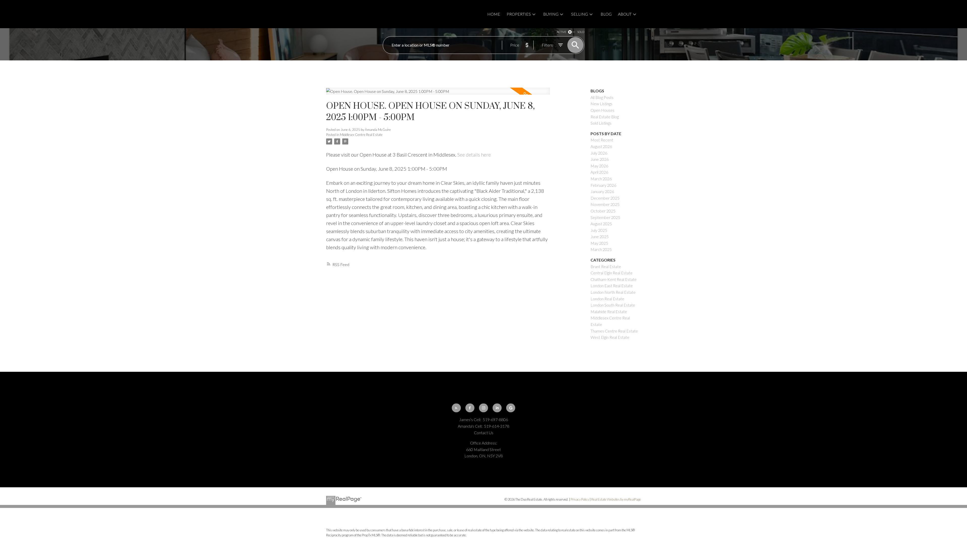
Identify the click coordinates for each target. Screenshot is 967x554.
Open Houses (602, 110)
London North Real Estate (613, 292)
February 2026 (603, 185)
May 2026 (599, 165)
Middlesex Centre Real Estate (361, 135)
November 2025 (605, 204)
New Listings (601, 103)
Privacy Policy (580, 499)
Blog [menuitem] (606, 14)
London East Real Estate (612, 285)
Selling (579, 14)
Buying (551, 14)
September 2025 (605, 217)
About (625, 14)
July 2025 (599, 230)
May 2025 (599, 243)
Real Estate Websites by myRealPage (616, 499)
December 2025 (605, 198)
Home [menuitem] (493, 14)
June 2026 (600, 159)
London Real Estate (607, 298)
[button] (456, 408)
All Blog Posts (602, 97)
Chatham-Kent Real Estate (614, 279)
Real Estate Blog (605, 116)
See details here (474, 155)
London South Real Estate (613, 305)
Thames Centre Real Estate (614, 330)
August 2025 (601, 223)
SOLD (580, 31)
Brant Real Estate (606, 266)
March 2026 (601, 178)
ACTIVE (561, 31)
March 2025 (601, 249)
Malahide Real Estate (609, 311)
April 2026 (599, 172)
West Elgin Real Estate (610, 337)
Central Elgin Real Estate (612, 272)
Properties (519, 14)
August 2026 (601, 146)
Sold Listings (601, 123)
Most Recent (602, 139)
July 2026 (599, 153)
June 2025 (600, 236)
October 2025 (603, 210)
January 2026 (602, 191)
